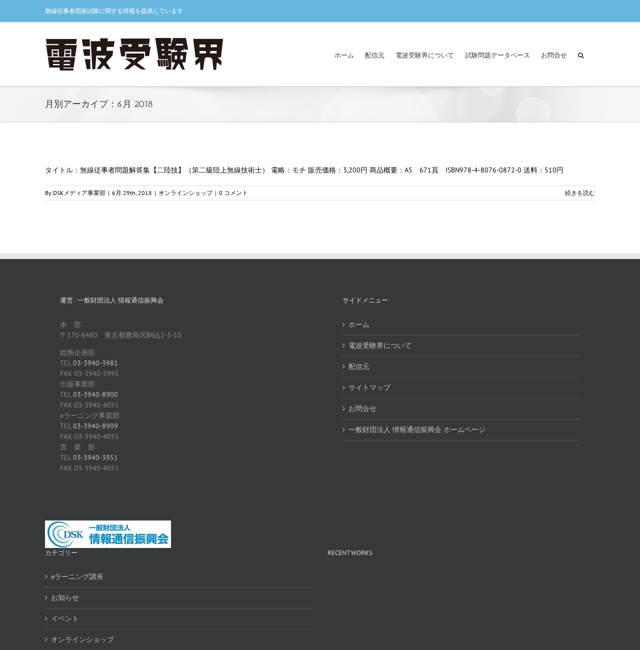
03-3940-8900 (95, 394)
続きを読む (580, 192)
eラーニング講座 (77, 576)
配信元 (359, 366)
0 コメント (233, 192)
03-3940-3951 (95, 457)
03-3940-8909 (95, 426)
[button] (581, 54)
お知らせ (65, 597)
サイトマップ (369, 387)
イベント (65, 618)
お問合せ (362, 408)
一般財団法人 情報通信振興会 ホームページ (417, 429)
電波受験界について (380, 345)
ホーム (359, 324)
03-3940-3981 (95, 363)
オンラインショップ (185, 192)
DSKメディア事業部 (79, 192)
